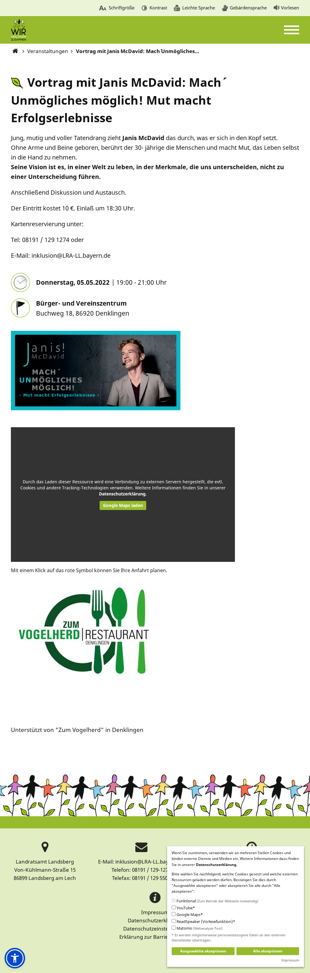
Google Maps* (189, 914)
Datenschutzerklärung (122, 494)
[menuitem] (116, 8)
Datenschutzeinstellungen (155, 928)
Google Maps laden (123, 505)
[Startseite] (15, 51)
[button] (15, 958)
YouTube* (185, 908)
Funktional (217, 901)
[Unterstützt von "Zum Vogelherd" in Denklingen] (82, 650)
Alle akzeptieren (267, 951)
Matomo (199, 928)
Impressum (155, 912)
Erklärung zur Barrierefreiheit (155, 936)
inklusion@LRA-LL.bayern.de (150, 861)
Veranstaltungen (47, 51)
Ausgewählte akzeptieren (203, 951)
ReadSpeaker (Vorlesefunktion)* (205, 921)
